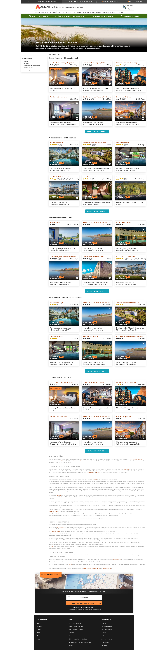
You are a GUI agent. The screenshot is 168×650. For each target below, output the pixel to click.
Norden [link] (60, 54)
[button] (77, 69)
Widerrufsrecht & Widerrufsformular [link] (80, 642)
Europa (39, 629)
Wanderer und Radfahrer (61, 485)
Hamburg (26, 63)
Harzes (70, 564)
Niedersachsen (28, 67)
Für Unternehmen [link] (107, 629)
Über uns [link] (104, 623)
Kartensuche (69, 12)
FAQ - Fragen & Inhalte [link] (76, 629)
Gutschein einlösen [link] (75, 623)
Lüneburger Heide (53, 511)
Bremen (26, 61)
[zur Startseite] (42, 7)
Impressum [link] (105, 645)
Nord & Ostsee (61, 527)
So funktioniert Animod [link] (76, 626)
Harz (51, 546)
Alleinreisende (90, 472)
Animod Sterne (57, 65)
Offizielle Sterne (124, 65)
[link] (38, 16)
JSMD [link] (71, 645)
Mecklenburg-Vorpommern (32, 65)
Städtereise (126, 469)
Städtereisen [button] (44, 12)
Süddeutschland (96, 568)
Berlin (38, 623)
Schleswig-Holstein (29, 70)
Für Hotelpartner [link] (107, 626)
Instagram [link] (105, 636)
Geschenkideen (87, 12)
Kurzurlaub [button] (53, 12)
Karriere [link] (104, 632)
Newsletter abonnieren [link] (76, 636)
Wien (38, 636)
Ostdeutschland (87, 568)
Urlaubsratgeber (106, 12)
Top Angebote (77, 12)
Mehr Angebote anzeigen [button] (97, 131)
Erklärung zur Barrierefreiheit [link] (78, 639)
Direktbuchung (96, 12)
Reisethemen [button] (60, 12)
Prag (38, 632)
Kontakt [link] (71, 632)
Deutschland (52, 54)
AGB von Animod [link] (107, 639)
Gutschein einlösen (117, 12)
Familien (98, 472)
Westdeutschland (107, 568)
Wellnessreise (88, 555)
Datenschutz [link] (105, 642)
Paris (38, 639)
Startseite (37, 12)
